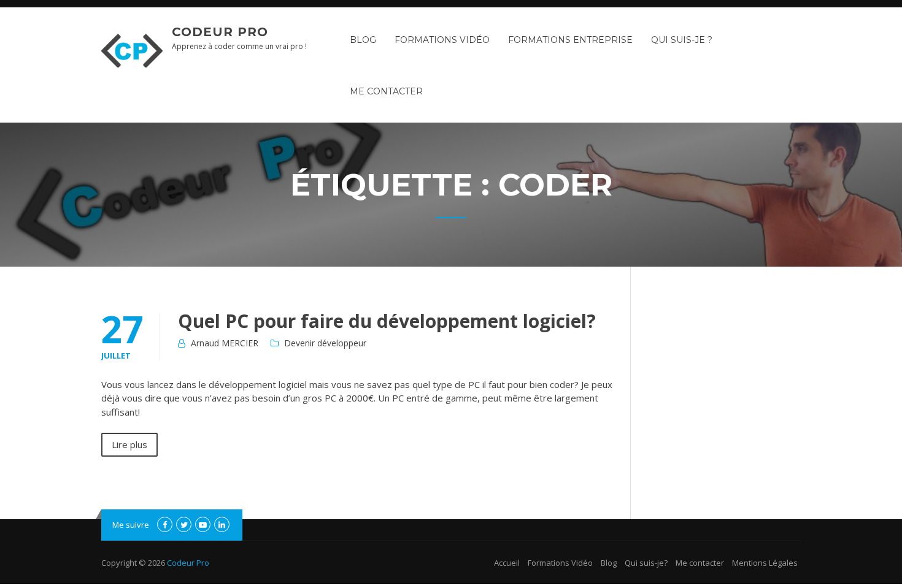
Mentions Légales (765, 562)
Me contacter (386, 91)
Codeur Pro (220, 32)
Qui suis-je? (646, 562)
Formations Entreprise (570, 39)
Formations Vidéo (442, 39)
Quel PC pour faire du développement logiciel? (387, 320)
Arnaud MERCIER (224, 343)
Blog (363, 39)
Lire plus (129, 444)
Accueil (507, 562)
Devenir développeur (325, 343)
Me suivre (130, 524)
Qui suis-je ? (681, 39)
